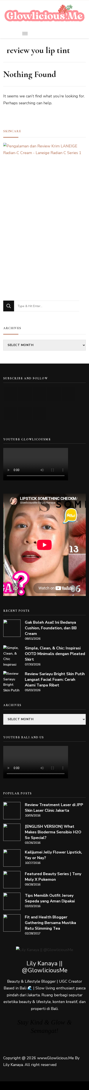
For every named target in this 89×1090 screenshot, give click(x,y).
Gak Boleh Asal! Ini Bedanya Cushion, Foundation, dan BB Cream (51, 628)
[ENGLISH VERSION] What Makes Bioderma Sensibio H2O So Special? (53, 832)
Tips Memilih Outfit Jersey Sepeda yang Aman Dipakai (50, 898)
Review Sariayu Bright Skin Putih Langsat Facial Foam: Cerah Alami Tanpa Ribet (55, 679)
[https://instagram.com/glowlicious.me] (25, 394)
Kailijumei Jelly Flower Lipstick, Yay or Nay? (53, 855)
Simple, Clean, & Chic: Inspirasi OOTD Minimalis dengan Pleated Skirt (55, 654)
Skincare (12, 131)
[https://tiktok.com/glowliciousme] (25, 413)
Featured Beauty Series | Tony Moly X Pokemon (53, 876)
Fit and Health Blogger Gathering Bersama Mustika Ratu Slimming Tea (50, 923)
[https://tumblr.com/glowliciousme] (68, 394)
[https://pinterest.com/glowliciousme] (10, 413)
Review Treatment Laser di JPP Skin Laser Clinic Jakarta (54, 807)
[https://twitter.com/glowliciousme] (39, 394)
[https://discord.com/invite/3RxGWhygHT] (39, 413)
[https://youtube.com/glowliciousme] (10, 394)
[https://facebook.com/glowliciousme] (54, 394)
